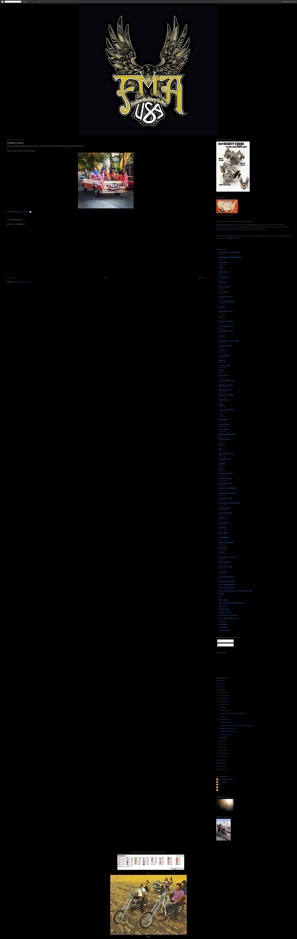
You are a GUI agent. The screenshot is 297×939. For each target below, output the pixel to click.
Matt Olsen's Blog (224, 439)
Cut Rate (221, 552)
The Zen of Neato (224, 400)
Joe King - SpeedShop (226, 321)
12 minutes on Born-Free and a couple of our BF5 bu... (237, 725)
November (224, 695)
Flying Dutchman (224, 630)
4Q (220, 597)
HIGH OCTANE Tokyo (226, 454)
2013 (220, 690)
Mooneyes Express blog (226, 588)
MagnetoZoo (223, 282)
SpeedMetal (222, 527)
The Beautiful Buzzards (226, 576)
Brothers (222, 716)
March (223, 750)
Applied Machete (224, 522)
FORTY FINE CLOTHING (225, 779)
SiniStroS (222, 360)
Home (106, 277)
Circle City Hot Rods (225, 567)
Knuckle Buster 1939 (225, 311)
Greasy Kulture (224, 291)
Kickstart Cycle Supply (226, 395)
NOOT (221, 267)
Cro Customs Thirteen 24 (227, 409)
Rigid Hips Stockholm (226, 385)
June (222, 741)
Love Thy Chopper (225, 365)
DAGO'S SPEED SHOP (226, 542)
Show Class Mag (224, 424)
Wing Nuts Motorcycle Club (228, 557)
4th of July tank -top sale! (228, 731)
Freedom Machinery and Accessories (228, 227)
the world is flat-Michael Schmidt (229, 503)
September (224, 701)
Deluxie (221, 444)
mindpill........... (223, 517)
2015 (220, 684)
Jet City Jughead (222, 782)
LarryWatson (223, 627)
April (222, 747)
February (223, 753)
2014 (220, 687)
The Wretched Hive (225, 562)
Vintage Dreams (224, 375)
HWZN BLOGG (224, 272)
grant (218, 787)
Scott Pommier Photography (228, 615)
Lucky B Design (224, 355)
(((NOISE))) (222, 463)
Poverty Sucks (223, 600)
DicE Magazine (224, 419)
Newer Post (10, 277)
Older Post (201, 277)
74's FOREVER (224, 537)
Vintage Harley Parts (226, 483)
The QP (219, 785)
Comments (222, 645)
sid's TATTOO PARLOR (227, 584)
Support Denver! (225, 719)
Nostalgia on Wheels (225, 296)
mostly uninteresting (225, 498)
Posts (221, 641)
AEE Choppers (223, 262)
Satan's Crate (223, 606)
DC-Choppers (223, 547)
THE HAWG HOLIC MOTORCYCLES (231, 603)
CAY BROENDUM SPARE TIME (229, 252)
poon (218, 790)
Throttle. (221, 594)
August (223, 704)
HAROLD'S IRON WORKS (228, 488)
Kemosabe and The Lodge (227, 493)
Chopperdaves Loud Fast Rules (229, 341)
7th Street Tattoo (224, 609)
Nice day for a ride (225, 722)
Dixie (220, 449)
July (222, 707)
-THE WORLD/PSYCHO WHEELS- (230, 257)
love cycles (222, 336)
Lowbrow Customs (225, 612)
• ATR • (221, 414)
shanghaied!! (223, 572)
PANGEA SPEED (224, 287)
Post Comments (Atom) (23, 282)
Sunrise (221, 468)
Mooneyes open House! (227, 728)
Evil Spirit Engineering (226, 380)
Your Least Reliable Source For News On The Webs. (235, 591)
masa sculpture (224, 429)
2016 (220, 681)
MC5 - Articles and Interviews (228, 618)
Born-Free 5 (224, 737)
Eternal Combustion (225, 513)
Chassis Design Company (227, 301)
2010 (220, 766)
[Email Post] (30, 212)
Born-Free (222, 306)
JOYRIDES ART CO (225, 345)
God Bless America (15, 142)
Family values (224, 710)
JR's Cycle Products (225, 478)
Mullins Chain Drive (225, 390)
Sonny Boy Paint (224, 508)
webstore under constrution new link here (233, 713)
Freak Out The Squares (226, 331)
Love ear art (223, 350)
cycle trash (222, 621)
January (223, 756)
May (222, 744)
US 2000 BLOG (224, 277)
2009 (220, 769)
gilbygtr (221, 404)
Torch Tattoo (223, 624)
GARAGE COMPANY (226, 473)
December (224, 692)
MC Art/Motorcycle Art (226, 326)
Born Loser (222, 316)
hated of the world (224, 459)
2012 (220, 760)
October (223, 698)
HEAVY (221, 370)
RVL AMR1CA (223, 532)
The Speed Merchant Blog (227, 581)
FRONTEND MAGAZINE (227, 434)
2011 (220, 763)
